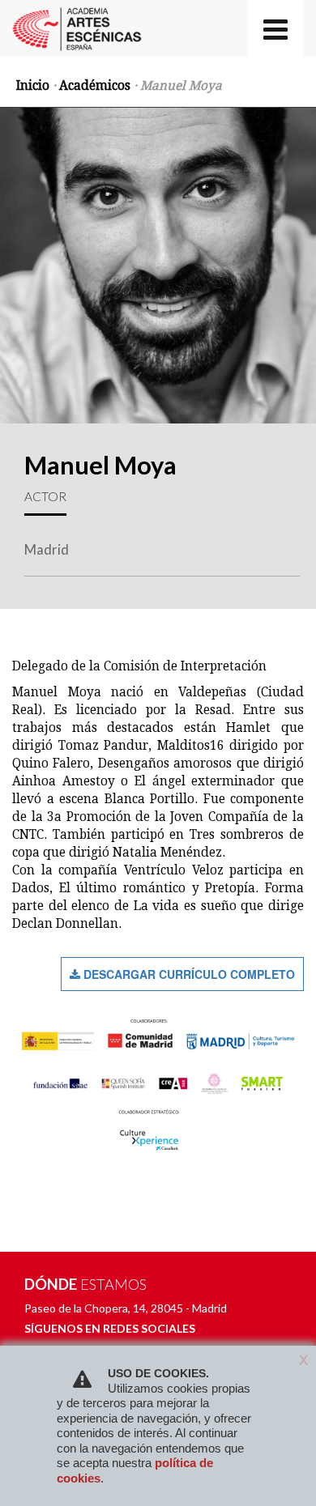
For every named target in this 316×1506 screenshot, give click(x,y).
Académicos (94, 86)
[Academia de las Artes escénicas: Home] (75, 20)
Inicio (32, 86)
